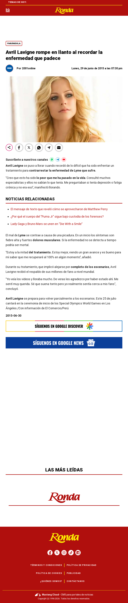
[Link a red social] (50, 552)
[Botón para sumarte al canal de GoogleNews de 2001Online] (64, 342)
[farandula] (64, 11)
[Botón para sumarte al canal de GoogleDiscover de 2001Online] (64, 326)
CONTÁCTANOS (75, 581)
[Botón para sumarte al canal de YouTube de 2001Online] (64, 159)
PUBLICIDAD (74, 573)
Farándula (13, 43)
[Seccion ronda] (64, 503)
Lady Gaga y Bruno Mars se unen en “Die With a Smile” (46, 223)
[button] (19, 147)
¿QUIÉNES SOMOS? (51, 581)
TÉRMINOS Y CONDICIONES (46, 565)
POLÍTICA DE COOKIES (49, 573)
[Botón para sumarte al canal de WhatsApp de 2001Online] (52, 159)
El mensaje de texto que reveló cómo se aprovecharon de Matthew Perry (59, 209)
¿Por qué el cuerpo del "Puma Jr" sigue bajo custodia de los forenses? (57, 216)
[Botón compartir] (9, 147)
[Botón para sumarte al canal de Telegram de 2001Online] (58, 159)
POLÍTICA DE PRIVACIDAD (81, 565)
